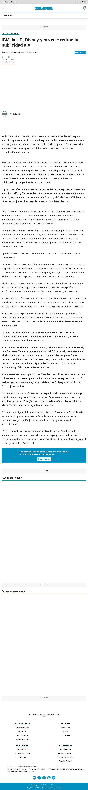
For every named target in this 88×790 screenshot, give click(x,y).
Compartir (79, 52)
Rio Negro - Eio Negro (65, 753)
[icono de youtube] (34, 778)
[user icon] (84, 9)
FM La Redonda (22, 735)
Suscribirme (44, 459)
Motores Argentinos (22, 739)
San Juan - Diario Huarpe (65, 757)
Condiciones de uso (22, 749)
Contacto (22, 757)
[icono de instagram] (49, 778)
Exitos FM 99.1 (22, 731)
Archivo (65, 731)
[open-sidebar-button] (3, 8)
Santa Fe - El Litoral (65, 761)
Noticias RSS (65, 735)
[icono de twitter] (44, 778)
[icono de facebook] (39, 778)
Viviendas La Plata (22, 728)
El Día (13, 766)
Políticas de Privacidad (22, 753)
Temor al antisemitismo (10, 33)
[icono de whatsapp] (53, 778)
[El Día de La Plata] (44, 8)
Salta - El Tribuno (65, 749)
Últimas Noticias (65, 728)
